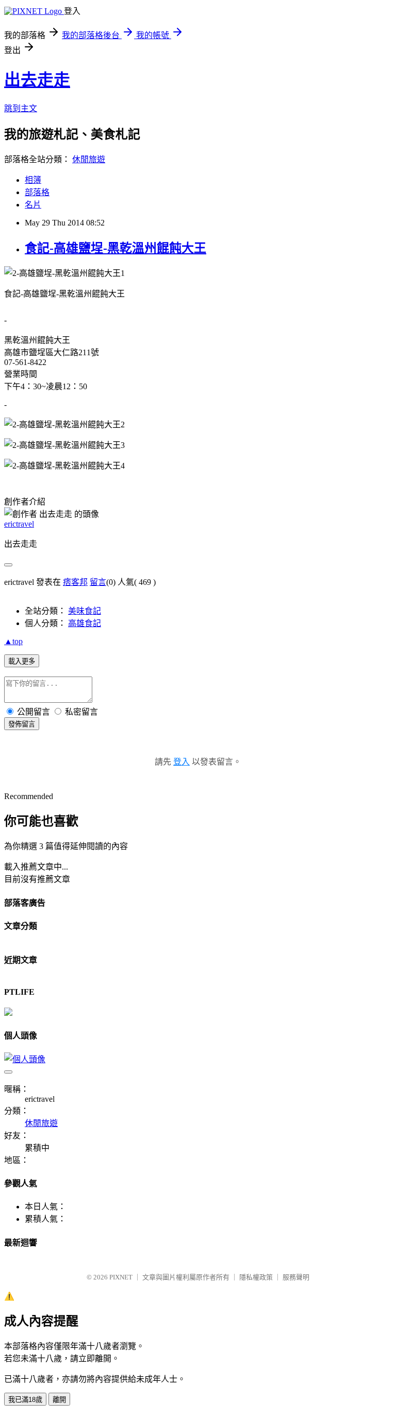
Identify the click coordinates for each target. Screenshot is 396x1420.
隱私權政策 (256, 1277)
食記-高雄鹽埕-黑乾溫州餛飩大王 (115, 248)
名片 (33, 204)
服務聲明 (296, 1277)
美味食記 (84, 611)
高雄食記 (84, 623)
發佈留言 (21, 724)
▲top (13, 641)
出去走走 (37, 80)
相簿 (33, 180)
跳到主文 (20, 108)
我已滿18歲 (25, 1400)
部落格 (37, 192)
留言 (98, 582)
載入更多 (21, 661)
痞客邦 (75, 582)
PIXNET (121, 1277)
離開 (59, 1400)
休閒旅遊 (88, 159)
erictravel (19, 523)
